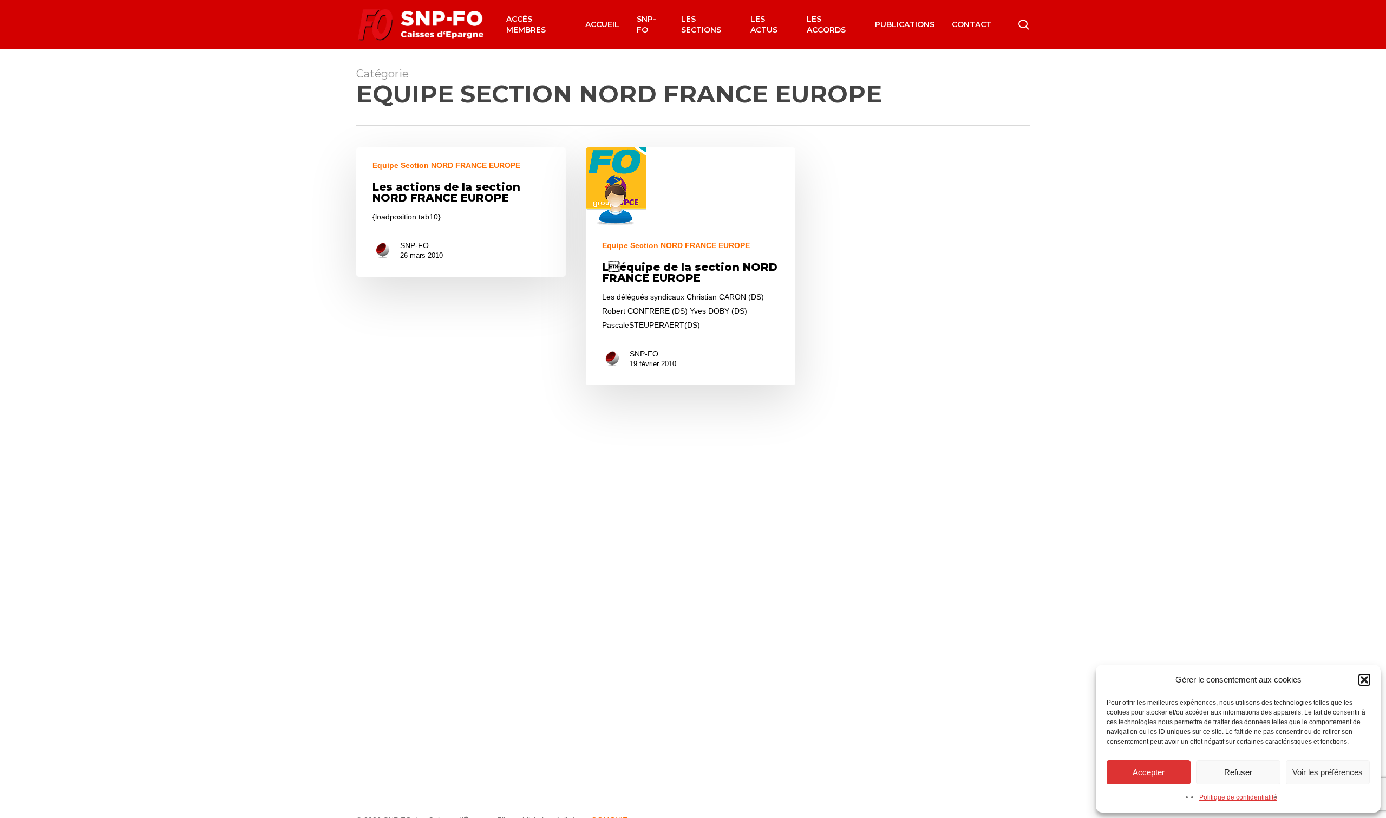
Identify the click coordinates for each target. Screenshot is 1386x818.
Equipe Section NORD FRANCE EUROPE (446, 165)
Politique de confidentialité (1238, 797)
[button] (1364, 679)
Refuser (1238, 772)
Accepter (1149, 772)
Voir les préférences (1327, 772)
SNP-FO (414, 245)
